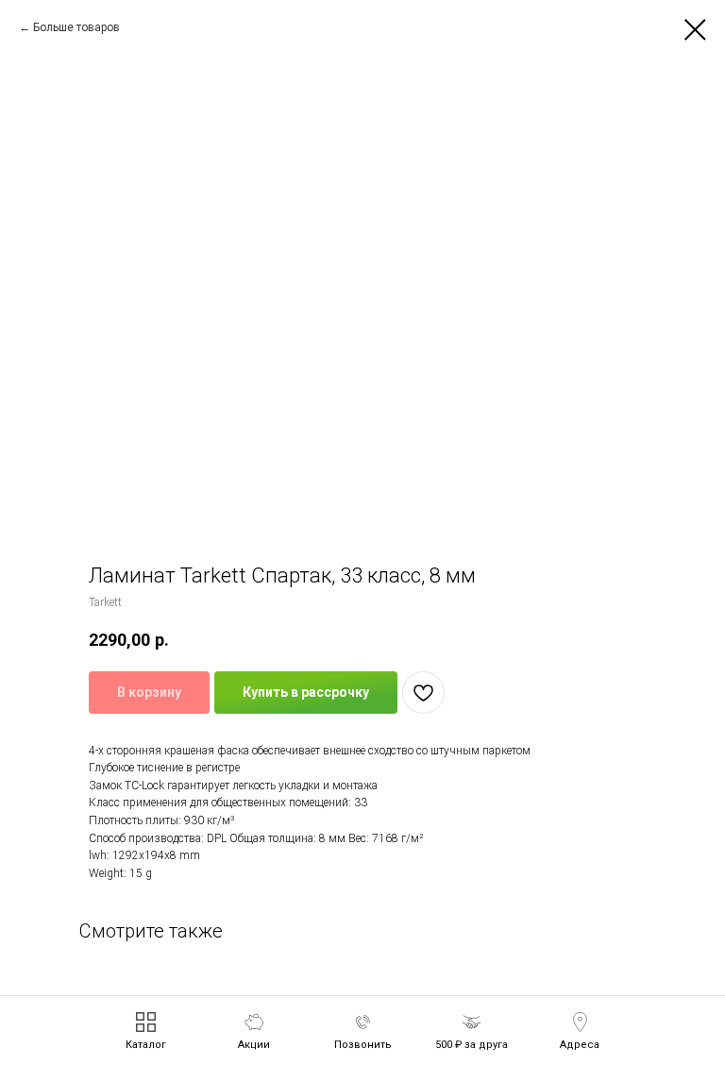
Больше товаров (76, 27)
